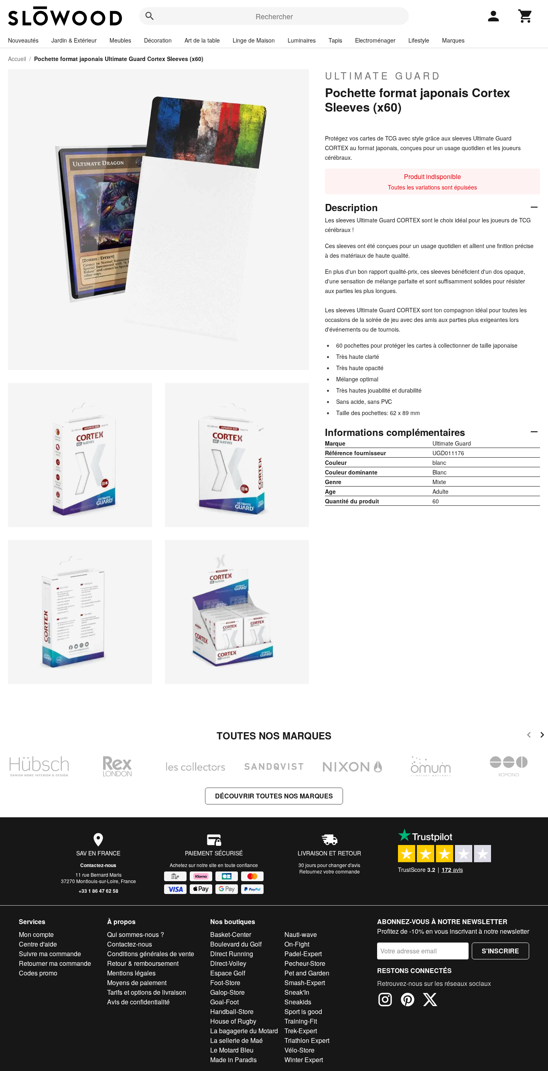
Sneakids (297, 1001)
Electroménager (375, 40)
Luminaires (302, 40)
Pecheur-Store (304, 963)
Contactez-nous (98, 865)
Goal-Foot (224, 1001)
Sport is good (303, 1011)
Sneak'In (296, 992)
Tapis (335, 40)
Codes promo (38, 972)
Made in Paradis (233, 1059)
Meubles (120, 40)
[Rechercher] (149, 16)
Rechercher (274, 16)
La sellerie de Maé (236, 1040)
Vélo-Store (299, 1050)
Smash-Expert (304, 982)
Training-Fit (300, 1021)
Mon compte (36, 934)
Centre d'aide (38, 944)
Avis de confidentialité (138, 1001)
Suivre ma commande (50, 953)
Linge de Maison (254, 40)
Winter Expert (303, 1059)
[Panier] (526, 16)
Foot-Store (225, 982)
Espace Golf (227, 972)
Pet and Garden (306, 972)
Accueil (17, 59)
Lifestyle (418, 40)
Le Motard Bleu (232, 1050)
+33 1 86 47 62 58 (98, 890)
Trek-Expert (300, 1030)
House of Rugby (233, 1021)
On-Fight (296, 944)
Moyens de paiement (136, 982)
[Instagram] (385, 1001)
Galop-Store (227, 992)
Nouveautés (23, 40)
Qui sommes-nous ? (135, 934)
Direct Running (231, 953)
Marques (453, 40)
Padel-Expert (303, 953)
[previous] (529, 736)
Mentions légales (131, 972)
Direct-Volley (228, 963)
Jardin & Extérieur (74, 40)
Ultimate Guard (383, 75)
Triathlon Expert (306, 1040)
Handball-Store (232, 1011)
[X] (430, 1001)
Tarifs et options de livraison (146, 992)
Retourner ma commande (55, 963)
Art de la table (202, 40)
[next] (542, 736)
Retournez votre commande (329, 871)
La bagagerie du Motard (244, 1030)
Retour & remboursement (143, 963)
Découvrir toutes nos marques (274, 795)
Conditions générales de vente (150, 953)
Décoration (158, 40)
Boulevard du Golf (236, 944)
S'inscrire (500, 950)
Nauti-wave (300, 934)
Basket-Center (230, 934)
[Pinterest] (408, 1001)
